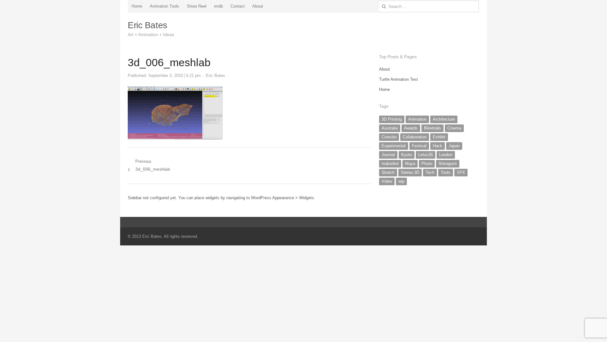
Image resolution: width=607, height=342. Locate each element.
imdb (218, 6)
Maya (410, 163)
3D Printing (392, 119)
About (257, 6)
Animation (417, 119)
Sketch (388, 172)
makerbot (390, 163)
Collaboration (414, 137)
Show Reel (196, 6)
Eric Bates (147, 25)
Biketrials (432, 128)
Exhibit (439, 137)
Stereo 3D (410, 172)
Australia (390, 128)
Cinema (454, 128)
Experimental (394, 145)
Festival (419, 145)
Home (137, 6)
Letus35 (425, 154)
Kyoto (406, 154)
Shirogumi (447, 163)
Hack (437, 145)
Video (387, 181)
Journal (388, 154)
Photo (426, 163)
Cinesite (389, 137)
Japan (454, 145)
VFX (461, 172)
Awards (411, 128)
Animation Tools (164, 6)
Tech (430, 172)
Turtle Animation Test (398, 79)
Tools (446, 172)
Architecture (444, 119)
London (445, 154)
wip (401, 181)
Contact (237, 6)
